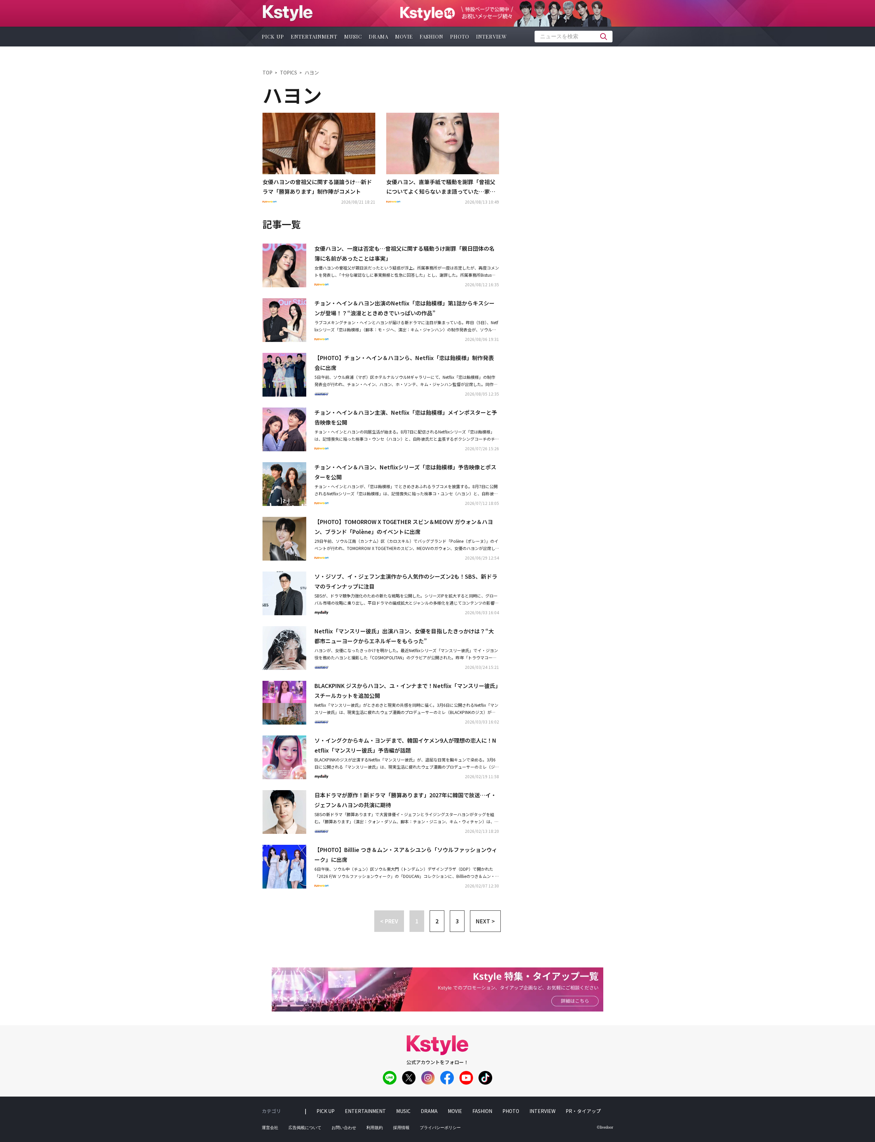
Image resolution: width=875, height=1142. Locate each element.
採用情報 (401, 1127)
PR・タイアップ (583, 1110)
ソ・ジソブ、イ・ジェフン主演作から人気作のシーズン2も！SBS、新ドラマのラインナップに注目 (405, 581)
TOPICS (288, 72)
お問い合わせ (344, 1127)
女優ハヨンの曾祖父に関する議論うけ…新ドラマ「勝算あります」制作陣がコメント (317, 187)
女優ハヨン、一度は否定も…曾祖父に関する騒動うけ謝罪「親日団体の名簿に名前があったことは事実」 (404, 253)
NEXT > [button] (485, 921)
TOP (267, 72)
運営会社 (270, 1127)
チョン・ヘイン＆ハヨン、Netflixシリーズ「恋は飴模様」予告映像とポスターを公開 (405, 472)
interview (491, 36)
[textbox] (573, 36)
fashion (431, 36)
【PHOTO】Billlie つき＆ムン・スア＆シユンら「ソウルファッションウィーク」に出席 (405, 854)
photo (459, 36)
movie (404, 36)
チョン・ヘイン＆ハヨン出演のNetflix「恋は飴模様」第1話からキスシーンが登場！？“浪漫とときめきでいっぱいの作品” (404, 308)
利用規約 (374, 1127)
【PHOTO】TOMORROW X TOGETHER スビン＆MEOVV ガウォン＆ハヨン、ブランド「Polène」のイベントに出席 (403, 527)
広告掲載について (304, 1127)
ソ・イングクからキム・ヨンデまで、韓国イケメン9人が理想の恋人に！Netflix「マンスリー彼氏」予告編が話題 (405, 745)
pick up (273, 36)
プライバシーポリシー (440, 1127)
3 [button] (457, 921)
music (353, 36)
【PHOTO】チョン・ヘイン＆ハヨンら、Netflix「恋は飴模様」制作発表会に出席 (404, 363)
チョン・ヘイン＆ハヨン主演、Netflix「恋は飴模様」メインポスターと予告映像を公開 (405, 417)
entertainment (314, 36)
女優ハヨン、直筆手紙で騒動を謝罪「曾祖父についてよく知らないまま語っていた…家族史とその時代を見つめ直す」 (440, 187)
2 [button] (437, 921)
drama (378, 36)
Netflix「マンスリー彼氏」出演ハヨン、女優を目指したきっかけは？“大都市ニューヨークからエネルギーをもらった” (404, 636)
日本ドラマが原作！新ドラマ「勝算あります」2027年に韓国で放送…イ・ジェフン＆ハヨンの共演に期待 (405, 800)
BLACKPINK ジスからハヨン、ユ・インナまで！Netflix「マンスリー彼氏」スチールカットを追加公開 (406, 691)
